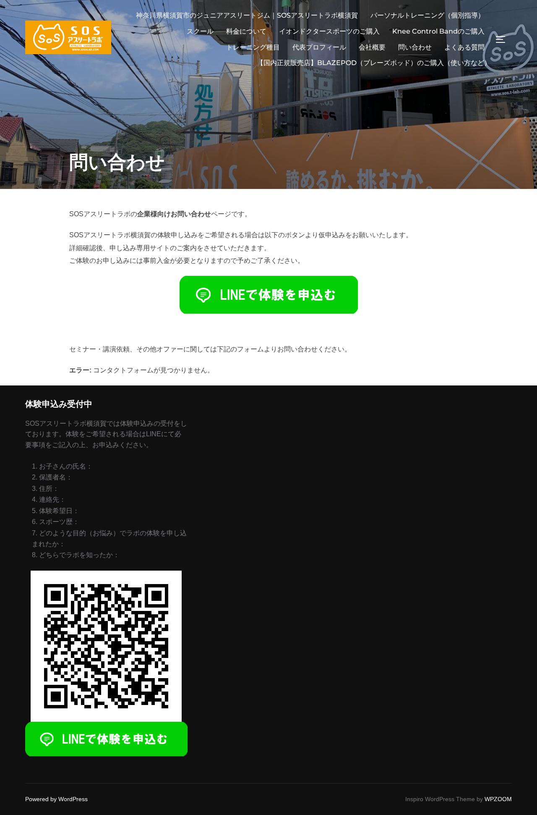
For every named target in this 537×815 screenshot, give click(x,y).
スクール (200, 31)
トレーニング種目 (253, 47)
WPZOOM (498, 799)
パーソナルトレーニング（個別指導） (427, 15)
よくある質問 (464, 47)
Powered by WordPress (56, 799)
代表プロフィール (319, 47)
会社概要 (372, 47)
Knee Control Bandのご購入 (438, 31)
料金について (246, 31)
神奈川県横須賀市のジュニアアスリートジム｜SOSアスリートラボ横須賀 (247, 15)
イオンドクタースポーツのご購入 (329, 31)
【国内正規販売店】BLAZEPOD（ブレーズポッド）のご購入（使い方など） (374, 63)
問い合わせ (415, 47)
